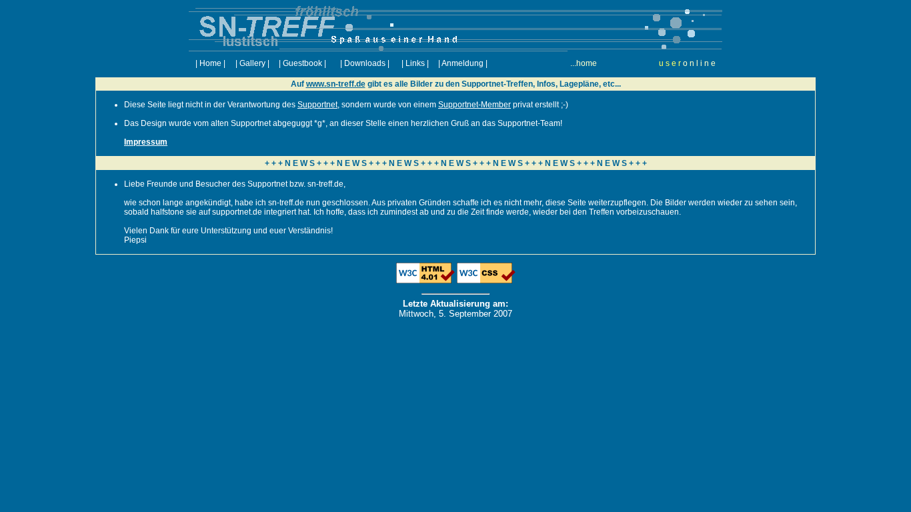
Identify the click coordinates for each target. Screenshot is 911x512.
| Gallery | (252, 63)
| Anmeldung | (463, 63)
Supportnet (317, 104)
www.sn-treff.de (335, 84)
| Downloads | (364, 63)
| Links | (415, 63)
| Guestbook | (302, 63)
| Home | (210, 63)
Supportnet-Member (474, 104)
